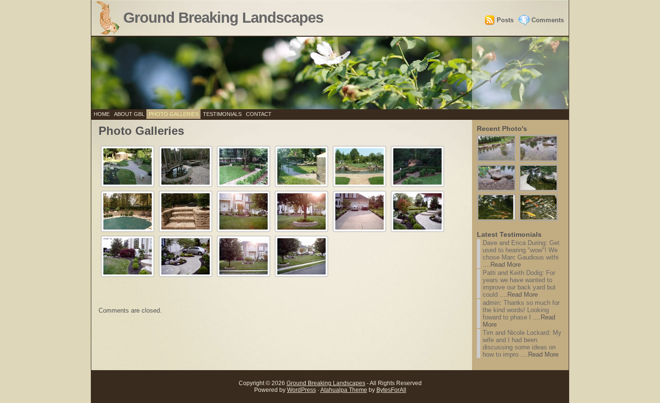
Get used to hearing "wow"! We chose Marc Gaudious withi (521, 250)
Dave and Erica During (514, 242)
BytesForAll (391, 390)
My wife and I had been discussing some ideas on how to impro (522, 343)
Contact (259, 114)
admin (491, 302)
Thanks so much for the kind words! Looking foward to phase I (521, 310)
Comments (547, 20)
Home (102, 114)
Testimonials (222, 114)
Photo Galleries (174, 114)
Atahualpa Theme (343, 390)
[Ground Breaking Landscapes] (330, 73)
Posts (505, 20)
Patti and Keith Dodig (512, 272)
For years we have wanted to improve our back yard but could (519, 283)
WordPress (301, 390)
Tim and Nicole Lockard (516, 332)
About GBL (129, 114)
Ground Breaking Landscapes (223, 17)
